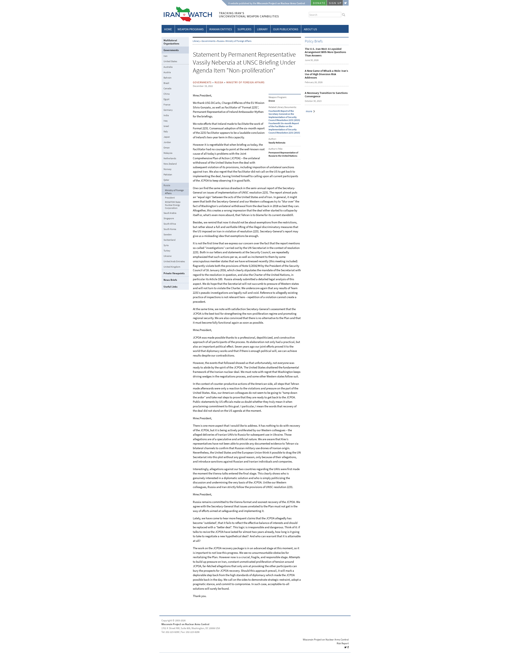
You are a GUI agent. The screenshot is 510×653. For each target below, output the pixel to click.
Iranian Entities (220, 29)
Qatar (166, 180)
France (167, 104)
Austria (167, 72)
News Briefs (170, 280)
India (166, 115)
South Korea (170, 229)
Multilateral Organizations (171, 42)
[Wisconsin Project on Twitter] (346, 3)
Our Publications (285, 29)
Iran (166, 56)
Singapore (169, 218)
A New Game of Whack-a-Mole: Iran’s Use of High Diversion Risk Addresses (326, 74)
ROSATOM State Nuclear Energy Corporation (172, 205)
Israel (166, 126)
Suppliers (244, 29)
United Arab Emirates (174, 261)
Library (262, 29)
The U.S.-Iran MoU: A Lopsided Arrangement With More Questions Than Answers (325, 52)
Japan (167, 136)
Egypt (166, 99)
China (167, 93)
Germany (168, 110)
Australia (168, 67)
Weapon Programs (191, 29)
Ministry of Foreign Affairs (238, 41)
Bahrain (168, 77)
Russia (220, 41)
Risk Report (343, 643)
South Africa (170, 223)
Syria (166, 245)
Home (168, 29)
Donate (319, 3)
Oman (167, 147)
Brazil (166, 83)
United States (170, 61)
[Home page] (186, 21)
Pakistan (168, 174)
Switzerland (170, 240)
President (170, 197)
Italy (166, 131)
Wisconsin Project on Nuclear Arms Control (185, 624)
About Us (310, 29)
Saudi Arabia (170, 213)
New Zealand (170, 163)
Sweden (168, 234)
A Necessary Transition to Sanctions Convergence (326, 94)
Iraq (166, 120)
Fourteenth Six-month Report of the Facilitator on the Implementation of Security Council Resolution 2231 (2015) (284, 128)
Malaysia (168, 153)
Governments (208, 41)
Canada (167, 88)
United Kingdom (172, 266)
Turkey (167, 250)
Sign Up (335, 3)
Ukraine (168, 256)
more (309, 111)
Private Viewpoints (174, 273)
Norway (168, 169)
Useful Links (171, 286)
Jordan (167, 142)
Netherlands (170, 158)
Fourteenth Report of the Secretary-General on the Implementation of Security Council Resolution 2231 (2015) (284, 115)
